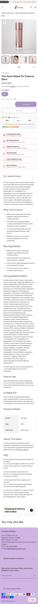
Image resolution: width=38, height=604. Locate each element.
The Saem (5, 73)
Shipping (12, 86)
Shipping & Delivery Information (15, 510)
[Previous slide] (4, 67)
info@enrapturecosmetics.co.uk (15, 548)
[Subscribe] (34, 575)
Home (3, 13)
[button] (3, 7)
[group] (19, 36)
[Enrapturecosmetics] (19, 7)
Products (10, 13)
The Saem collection (22, 450)
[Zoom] (5, 22)
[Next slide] (34, 67)
